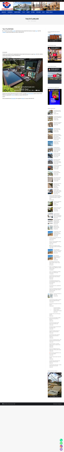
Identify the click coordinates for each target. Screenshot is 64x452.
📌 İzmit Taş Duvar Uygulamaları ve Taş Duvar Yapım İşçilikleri (55, 353)
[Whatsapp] (61, 443)
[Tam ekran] (60, 40)
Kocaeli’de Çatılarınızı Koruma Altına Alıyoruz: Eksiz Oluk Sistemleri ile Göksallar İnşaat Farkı (57, 149)
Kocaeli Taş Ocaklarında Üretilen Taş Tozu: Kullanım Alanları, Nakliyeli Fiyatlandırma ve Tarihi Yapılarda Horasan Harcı (57, 136)
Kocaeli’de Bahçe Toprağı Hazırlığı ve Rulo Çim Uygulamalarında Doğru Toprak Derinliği (57, 233)
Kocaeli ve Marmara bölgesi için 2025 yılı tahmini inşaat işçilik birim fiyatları (55, 300)
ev (35, 54)
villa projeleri (13, 98)
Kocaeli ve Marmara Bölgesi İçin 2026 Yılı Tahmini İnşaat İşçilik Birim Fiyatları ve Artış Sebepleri (57, 215)
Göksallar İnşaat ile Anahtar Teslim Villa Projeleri (55, 357)
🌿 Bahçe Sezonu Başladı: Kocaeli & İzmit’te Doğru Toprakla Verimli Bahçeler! (55, 246)
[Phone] (61, 440)
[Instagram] (61, 446)
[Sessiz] (58, 40)
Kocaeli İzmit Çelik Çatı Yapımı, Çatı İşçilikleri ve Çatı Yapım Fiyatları (54, 331)
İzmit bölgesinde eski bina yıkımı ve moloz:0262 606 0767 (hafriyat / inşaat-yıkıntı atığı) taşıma (55, 281)
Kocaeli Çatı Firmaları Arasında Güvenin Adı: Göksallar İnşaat (55, 327)
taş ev (36, 30)
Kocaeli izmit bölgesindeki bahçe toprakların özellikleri (57, 202)
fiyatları (23, 98)
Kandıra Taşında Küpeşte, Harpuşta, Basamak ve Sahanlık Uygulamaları (57, 178)
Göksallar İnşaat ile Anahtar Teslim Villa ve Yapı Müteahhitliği (55, 238)
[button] (55, 38)
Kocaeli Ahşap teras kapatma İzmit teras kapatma (55, 304)
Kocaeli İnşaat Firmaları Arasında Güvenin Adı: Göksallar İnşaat (54, 323)
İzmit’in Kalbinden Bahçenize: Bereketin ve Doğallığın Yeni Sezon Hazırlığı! (57, 257)
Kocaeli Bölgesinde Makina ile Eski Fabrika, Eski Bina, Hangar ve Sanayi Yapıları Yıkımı (54, 262)
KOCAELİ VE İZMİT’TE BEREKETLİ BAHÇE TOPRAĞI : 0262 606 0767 (55, 242)
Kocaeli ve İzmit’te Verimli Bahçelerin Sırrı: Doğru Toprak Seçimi (57, 208)
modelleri (4, 32)
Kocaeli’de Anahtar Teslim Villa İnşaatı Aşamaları (54, 314)
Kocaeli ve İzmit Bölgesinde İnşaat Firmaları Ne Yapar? (56, 226)
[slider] (53, 396)
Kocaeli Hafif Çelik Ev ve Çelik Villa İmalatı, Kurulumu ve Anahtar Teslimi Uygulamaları (54, 344)
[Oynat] (49, 40)
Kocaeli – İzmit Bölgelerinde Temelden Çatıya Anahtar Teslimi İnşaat (55, 272)
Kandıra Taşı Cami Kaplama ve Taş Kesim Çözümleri (57, 123)
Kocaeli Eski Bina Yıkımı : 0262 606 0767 (55, 285)
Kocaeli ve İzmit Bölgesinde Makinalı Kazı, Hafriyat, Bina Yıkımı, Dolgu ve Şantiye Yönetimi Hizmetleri (55, 289)
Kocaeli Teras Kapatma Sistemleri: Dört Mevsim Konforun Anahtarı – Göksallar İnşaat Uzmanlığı (57, 309)
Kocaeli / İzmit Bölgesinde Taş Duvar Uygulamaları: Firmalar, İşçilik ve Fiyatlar (55, 349)
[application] (55, 38)
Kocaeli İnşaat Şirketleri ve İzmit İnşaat (57, 294)
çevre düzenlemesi (30, 93)
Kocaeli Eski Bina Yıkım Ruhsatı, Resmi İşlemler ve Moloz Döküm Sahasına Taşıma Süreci (54, 276)
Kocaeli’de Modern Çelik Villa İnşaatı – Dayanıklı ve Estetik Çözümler (54, 361)
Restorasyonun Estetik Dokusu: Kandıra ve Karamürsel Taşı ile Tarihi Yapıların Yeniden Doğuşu (57, 161)
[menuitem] (4, 12)
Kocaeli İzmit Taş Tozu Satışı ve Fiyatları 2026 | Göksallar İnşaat (57, 129)
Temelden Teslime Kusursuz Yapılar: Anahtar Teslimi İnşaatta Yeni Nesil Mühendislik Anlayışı (57, 191)
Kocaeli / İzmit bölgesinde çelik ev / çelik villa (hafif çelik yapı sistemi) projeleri (55, 340)
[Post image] (50, 112)
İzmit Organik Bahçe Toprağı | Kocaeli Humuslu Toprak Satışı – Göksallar (57, 250)
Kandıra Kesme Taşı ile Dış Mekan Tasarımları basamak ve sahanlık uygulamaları (57, 185)
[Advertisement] (22, 43)
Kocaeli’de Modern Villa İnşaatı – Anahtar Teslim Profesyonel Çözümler (55, 365)
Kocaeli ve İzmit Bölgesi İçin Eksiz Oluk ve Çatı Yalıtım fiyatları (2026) (57, 154)
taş (13, 30)
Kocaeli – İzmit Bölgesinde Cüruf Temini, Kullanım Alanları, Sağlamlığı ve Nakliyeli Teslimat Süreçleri (55, 267)
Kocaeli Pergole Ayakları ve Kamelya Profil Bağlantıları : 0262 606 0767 (57, 117)
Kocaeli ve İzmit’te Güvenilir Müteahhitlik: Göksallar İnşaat (57, 172)
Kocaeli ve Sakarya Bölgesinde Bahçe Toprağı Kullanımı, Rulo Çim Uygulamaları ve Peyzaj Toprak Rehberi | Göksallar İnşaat (55, 197)
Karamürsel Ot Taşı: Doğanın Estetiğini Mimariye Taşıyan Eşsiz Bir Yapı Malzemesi (54, 318)
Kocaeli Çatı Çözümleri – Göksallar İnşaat (57, 142)
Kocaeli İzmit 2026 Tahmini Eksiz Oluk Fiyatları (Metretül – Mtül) (57, 166)
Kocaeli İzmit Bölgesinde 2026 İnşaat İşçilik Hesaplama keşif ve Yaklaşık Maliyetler (57, 221)
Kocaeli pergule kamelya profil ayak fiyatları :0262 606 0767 (57, 111)
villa (14, 30)
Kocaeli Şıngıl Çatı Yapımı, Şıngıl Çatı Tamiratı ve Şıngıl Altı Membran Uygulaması (54, 335)
